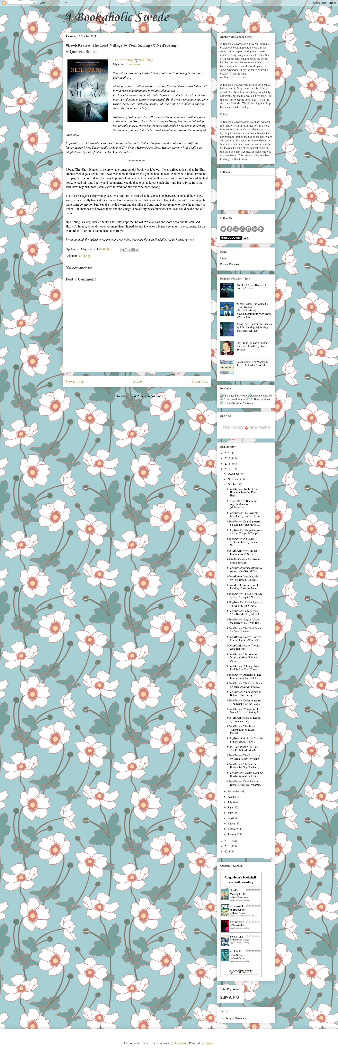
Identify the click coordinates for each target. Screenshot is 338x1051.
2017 (228, 469)
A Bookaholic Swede (115, 17)
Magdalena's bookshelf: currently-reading (241, 880)
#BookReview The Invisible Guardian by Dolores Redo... (244, 514)
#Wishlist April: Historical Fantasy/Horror (251, 286)
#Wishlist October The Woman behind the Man (244, 560)
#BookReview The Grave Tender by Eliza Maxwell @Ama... (245, 684)
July (230, 802)
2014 (228, 851)
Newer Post (74, 381)
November (234, 479)
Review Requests (229, 264)
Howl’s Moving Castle (238, 892)
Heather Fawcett (238, 913)
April (231, 818)
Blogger (209, 1043)
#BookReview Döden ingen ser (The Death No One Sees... (244, 702)
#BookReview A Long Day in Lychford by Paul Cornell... (244, 667)
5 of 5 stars (133, 64)
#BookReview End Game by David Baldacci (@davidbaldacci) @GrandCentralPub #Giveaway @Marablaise (253, 310)
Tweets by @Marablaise (233, 1018)
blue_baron (180, 1043)
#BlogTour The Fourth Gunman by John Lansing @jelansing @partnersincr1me (254, 327)
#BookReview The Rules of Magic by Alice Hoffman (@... (242, 657)
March (232, 823)
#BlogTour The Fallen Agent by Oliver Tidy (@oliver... (245, 603)
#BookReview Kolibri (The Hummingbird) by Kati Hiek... (242, 492)
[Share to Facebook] (133, 250)
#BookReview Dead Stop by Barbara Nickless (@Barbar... (244, 783)
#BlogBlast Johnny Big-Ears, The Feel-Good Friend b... (243, 748)
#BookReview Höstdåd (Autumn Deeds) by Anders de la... (245, 774)
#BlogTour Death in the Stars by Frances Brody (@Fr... (245, 739)
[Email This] (122, 250)
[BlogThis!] (126, 250)
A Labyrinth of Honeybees (237, 908)
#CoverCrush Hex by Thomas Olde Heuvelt (243, 647)
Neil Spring (146, 60)
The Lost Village (123, 60)
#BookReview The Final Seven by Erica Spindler (244, 629)
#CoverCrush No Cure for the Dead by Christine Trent (243, 586)
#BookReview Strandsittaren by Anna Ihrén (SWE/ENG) (244, 569)
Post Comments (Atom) (145, 396)
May (231, 813)
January (232, 834)
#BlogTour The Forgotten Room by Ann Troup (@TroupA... (245, 531)
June (231, 807)
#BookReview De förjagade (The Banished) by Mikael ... (244, 612)
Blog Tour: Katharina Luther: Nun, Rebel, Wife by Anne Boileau (252, 346)
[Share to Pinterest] (137, 250)
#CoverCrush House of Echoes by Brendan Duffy (244, 719)
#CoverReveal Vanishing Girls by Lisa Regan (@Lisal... (244, 578)
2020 (228, 453)
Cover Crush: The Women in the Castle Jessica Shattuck (252, 363)
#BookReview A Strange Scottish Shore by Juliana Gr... (242, 542)
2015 (228, 846)
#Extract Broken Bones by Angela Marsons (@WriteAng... (241, 504)
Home (137, 381)
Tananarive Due (238, 925)
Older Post (200, 381)
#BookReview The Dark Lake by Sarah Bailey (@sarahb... (244, 757)
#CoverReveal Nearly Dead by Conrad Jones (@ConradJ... (244, 638)
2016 (228, 841)
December (234, 473)
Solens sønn (236, 936)
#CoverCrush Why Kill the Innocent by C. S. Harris (242, 552)
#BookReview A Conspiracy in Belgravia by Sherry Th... (244, 693)
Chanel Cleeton (238, 958)
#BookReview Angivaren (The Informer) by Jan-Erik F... (244, 676)
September (234, 791)
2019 (228, 458)
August (232, 796)
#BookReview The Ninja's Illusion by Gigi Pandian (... (244, 765)
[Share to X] (130, 250)
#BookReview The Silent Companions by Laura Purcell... (241, 729)
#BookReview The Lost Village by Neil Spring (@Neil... (244, 595)
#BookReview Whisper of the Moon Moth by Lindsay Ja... (244, 710)
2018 (228, 463)
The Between (237, 922)
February (233, 829)
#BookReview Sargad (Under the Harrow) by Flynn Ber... (244, 621)
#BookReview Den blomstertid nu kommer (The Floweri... (244, 523)
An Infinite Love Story (236, 953)
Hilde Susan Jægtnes (240, 939)
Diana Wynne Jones (240, 897)
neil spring (84, 256)
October (232, 484)
